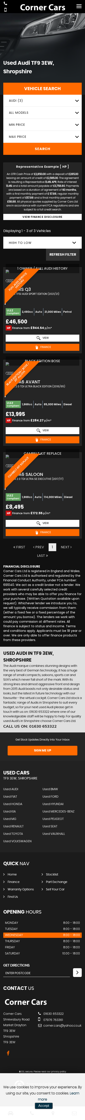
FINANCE (45, 347)
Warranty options (21, 889)
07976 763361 (52, 1020)
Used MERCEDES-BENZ (58, 811)
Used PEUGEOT (53, 819)
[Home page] (42, 8)
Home (12, 874)
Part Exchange (56, 882)
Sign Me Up (42, 750)
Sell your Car (55, 889)
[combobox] (42, 101)
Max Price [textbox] (17, 137)
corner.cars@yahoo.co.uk (62, 1025)
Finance (14, 882)
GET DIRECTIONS (16, 965)
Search (42, 149)
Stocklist (52, 874)
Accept (43, 1106)
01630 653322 (53, 1013)
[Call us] (5, 4)
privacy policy (58, 1072)
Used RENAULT (13, 826)
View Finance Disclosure (42, 217)
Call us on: (30, 726)
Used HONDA (12, 804)
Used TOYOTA (13, 833)
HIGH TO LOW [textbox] (20, 243)
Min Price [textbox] (17, 124)
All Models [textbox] (19, 112)
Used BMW (50, 789)
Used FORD (50, 796)
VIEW (45, 338)
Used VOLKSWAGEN (17, 841)
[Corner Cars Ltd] (25, 1005)
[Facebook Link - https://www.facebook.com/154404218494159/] (8, 1053)
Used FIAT (10, 796)
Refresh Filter (62, 254)
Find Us (13, 896)
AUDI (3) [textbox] (16, 100)
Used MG (9, 819)
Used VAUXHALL (53, 833)
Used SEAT (49, 826)
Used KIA (9, 811)
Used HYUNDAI (52, 804)
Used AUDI (10, 789)
